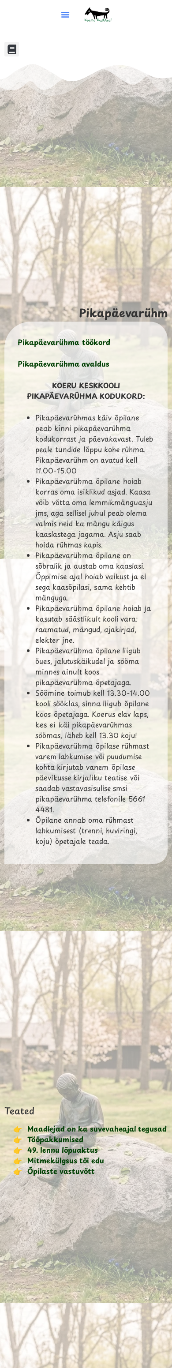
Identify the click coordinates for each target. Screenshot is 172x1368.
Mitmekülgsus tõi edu (65, 1160)
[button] (65, 14)
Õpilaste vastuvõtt (61, 1171)
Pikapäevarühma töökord (64, 342)
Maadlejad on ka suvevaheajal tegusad (97, 1128)
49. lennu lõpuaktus (62, 1149)
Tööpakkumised (55, 1139)
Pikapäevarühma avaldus (63, 363)
